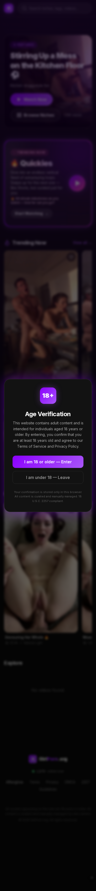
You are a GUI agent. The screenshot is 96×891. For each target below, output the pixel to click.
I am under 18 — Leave (48, 477)
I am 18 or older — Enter (48, 461)
